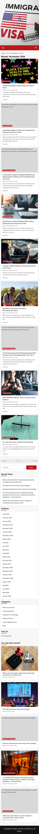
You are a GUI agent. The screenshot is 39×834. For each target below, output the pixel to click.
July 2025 (6, 542)
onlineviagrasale (6, 636)
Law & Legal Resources (8, 437)
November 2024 (8, 571)
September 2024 (8, 578)
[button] (3, 47)
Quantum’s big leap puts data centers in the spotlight (19, 489)
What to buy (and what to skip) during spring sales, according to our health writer (19, 481)
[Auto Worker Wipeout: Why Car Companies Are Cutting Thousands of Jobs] (19, 115)
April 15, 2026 (12, 677)
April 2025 (6, 553)
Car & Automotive (7, 125)
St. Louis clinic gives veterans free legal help (18, 442)
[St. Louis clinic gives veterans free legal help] (19, 427)
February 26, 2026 (13, 783)
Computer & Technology (9, 170)
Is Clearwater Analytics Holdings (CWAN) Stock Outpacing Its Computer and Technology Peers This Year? (19, 177)
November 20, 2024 (13, 402)
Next (36, 461)
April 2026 (6, 514)
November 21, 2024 (13, 312)
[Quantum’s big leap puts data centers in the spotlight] (19, 728)
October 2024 (7, 574)
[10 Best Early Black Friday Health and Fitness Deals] (19, 71)
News (4, 626)
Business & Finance (8, 216)
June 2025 (6, 546)
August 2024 (7, 582)
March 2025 (6, 557)
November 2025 (8, 528)
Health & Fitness (7, 81)
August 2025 (7, 539)
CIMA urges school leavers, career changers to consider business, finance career (17, 502)
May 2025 (6, 550)
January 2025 (7, 564)
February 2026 (7, 517)
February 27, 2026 (13, 745)
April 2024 (6, 592)
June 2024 (6, 589)
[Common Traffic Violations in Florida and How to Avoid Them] (19, 251)
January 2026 (7, 521)
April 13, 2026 (12, 711)
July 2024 (6, 585)
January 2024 (7, 596)
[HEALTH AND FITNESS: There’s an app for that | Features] (19, 383)
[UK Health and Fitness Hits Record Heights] (19, 694)
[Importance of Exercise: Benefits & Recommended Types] (19, 294)
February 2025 (7, 560)
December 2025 (8, 525)
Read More (5, 99)
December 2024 (8, 567)
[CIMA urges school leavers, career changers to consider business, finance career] (19, 801)
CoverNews (28, 829)
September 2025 (8, 535)
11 (32, 461)
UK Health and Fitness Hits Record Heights (16, 485)
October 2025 (7, 532)
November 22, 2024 (13, 90)
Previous (4, 461)
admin (5, 90)
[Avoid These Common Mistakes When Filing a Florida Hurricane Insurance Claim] (19, 206)
